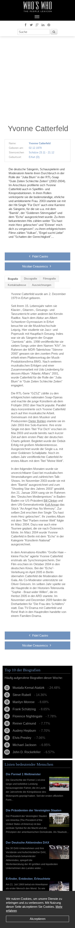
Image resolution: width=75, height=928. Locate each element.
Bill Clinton (50, 500)
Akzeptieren (37, 918)
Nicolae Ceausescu (35, 266)
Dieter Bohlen (37, 421)
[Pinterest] (48, 24)
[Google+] (37, 24)
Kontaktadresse (17, 285)
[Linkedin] (43, 24)
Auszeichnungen (41, 285)
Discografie (30, 278)
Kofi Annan (52, 504)
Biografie (13, 279)
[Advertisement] (37, 81)
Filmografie (49, 278)
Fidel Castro (40, 256)
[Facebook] (25, 24)
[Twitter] (31, 24)
